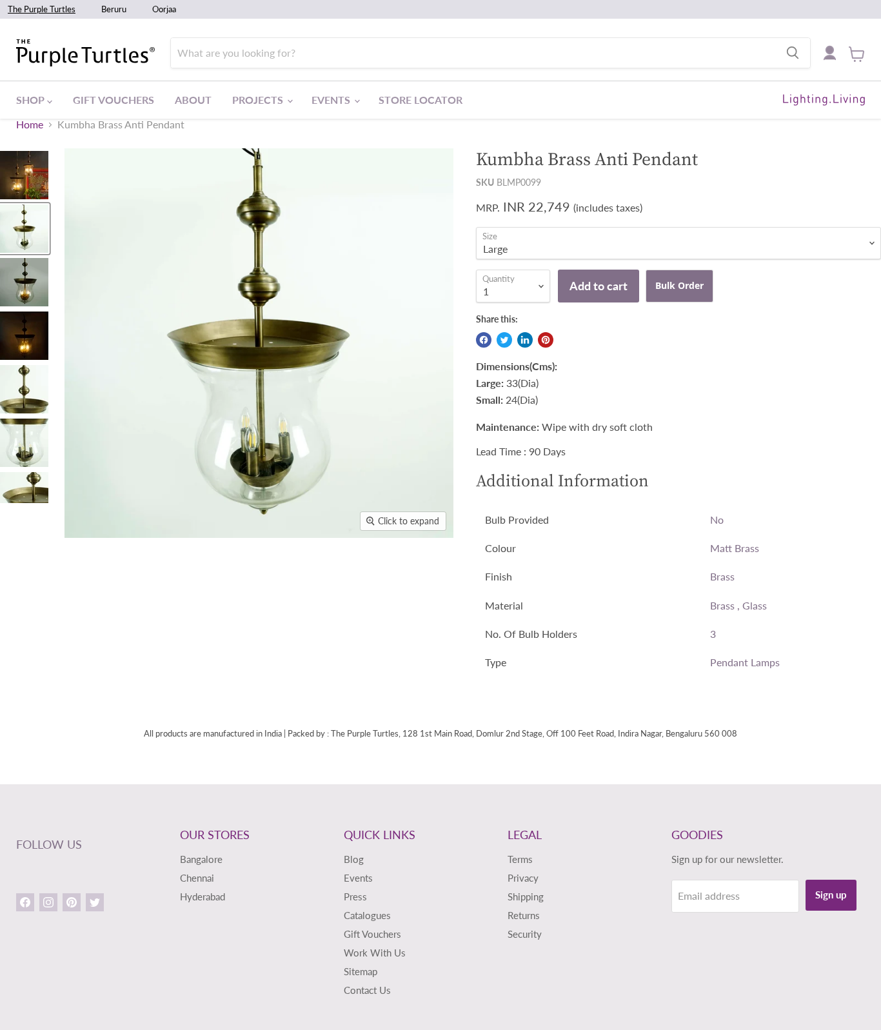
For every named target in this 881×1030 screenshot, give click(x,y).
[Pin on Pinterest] (545, 340)
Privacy (523, 878)
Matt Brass (734, 548)
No (717, 519)
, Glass (752, 605)
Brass (722, 576)
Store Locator (420, 100)
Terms (520, 859)
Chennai (197, 878)
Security (525, 934)
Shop (31, 100)
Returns (524, 915)
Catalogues (367, 915)
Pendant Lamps (745, 662)
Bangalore (201, 859)
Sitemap (360, 971)
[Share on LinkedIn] (525, 340)
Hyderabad (202, 896)
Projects (259, 100)
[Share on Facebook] (483, 340)
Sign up (831, 894)
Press (355, 896)
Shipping (526, 896)
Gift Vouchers (113, 100)
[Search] (792, 53)
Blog (354, 859)
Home (29, 124)
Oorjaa (164, 9)
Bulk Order (679, 285)
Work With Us (375, 952)
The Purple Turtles (41, 9)
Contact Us (367, 990)
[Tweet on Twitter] (504, 340)
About (193, 100)
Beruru (113, 9)
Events (332, 100)
